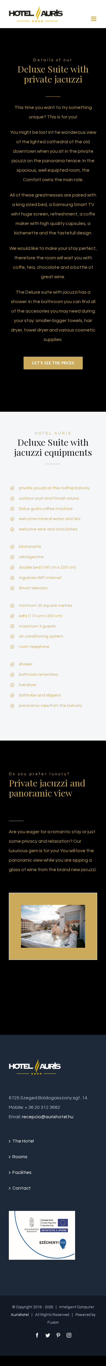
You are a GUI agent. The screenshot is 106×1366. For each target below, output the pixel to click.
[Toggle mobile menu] (94, 19)
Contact (21, 1188)
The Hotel (23, 1141)
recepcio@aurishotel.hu (47, 1116)
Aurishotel (20, 1315)
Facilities (22, 1172)
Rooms (19, 1156)
